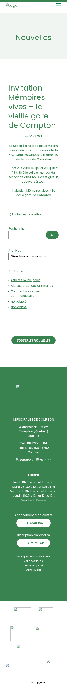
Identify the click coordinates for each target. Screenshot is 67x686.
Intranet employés (34, 565)
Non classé (19, 301)
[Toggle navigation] (59, 5)
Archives (14, 250)
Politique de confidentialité (33, 556)
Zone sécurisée (33, 560)
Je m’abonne (36, 523)
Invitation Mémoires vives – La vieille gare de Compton (33, 192)
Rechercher (17, 228)
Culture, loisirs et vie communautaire (25, 293)
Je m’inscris (35, 543)
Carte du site (33, 569)
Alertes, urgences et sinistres (32, 286)
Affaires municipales (25, 280)
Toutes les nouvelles (26, 214)
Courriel (33, 452)
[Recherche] (52, 235)
